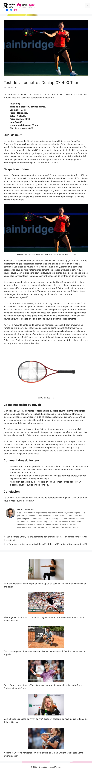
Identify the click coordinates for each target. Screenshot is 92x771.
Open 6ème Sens (46, 767)
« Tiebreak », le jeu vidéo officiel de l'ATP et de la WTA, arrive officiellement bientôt (47, 544)
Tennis (58, 767)
